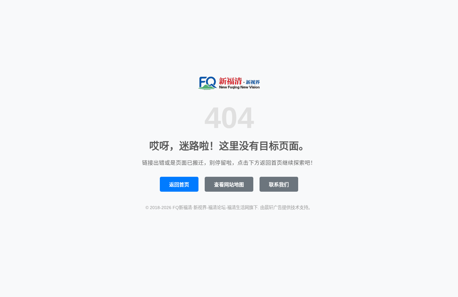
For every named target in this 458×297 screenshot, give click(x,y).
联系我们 (279, 184)
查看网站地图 (229, 184)
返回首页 (179, 184)
